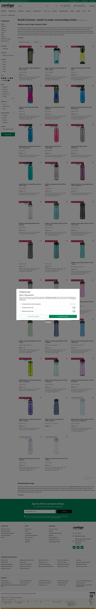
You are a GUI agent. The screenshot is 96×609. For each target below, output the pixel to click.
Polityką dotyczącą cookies (51, 297)
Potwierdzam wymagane (33, 316)
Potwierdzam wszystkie (63, 316)
